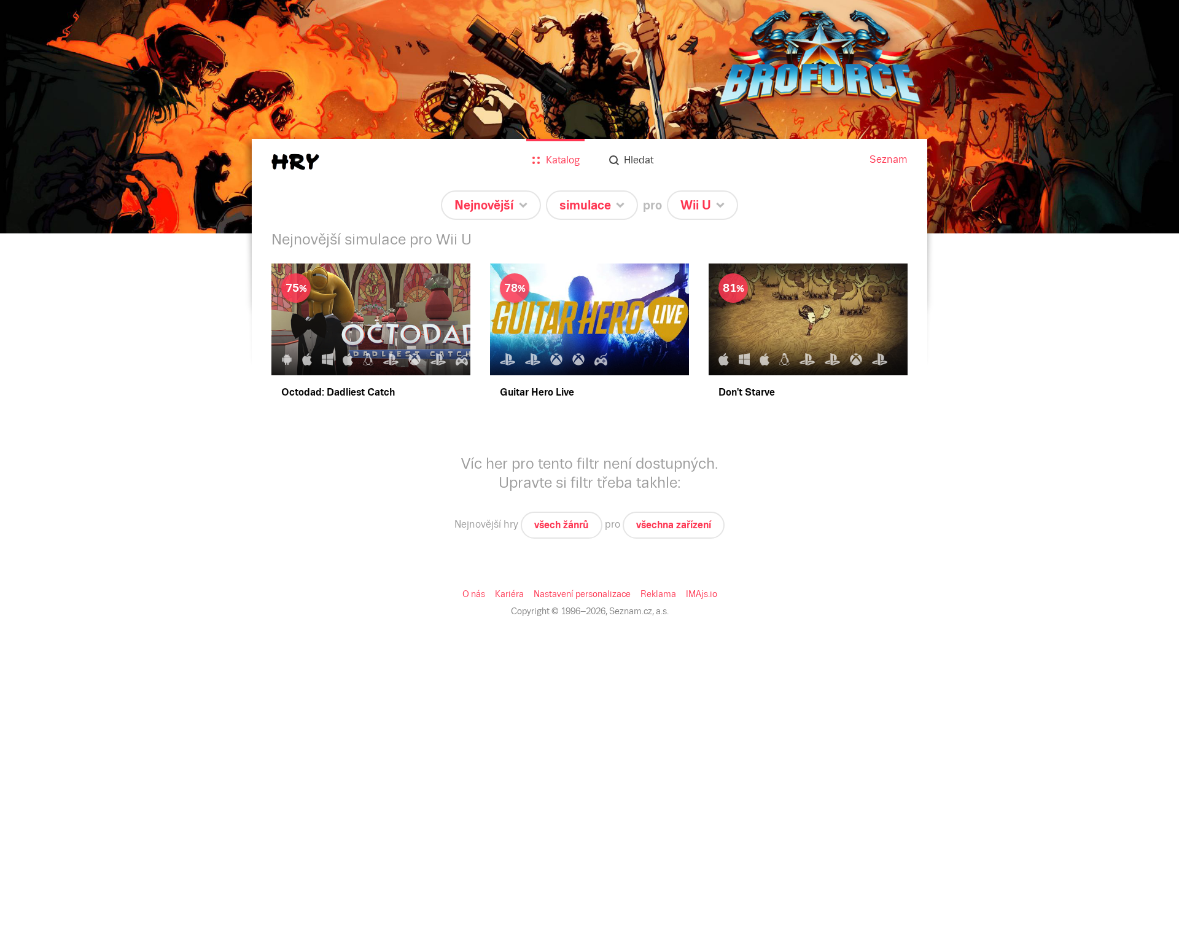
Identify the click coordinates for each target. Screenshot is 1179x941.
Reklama (658, 594)
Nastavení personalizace (582, 594)
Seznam (889, 159)
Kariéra (509, 594)
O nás (473, 594)
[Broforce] (589, 116)
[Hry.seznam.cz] (295, 162)
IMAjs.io (701, 594)
